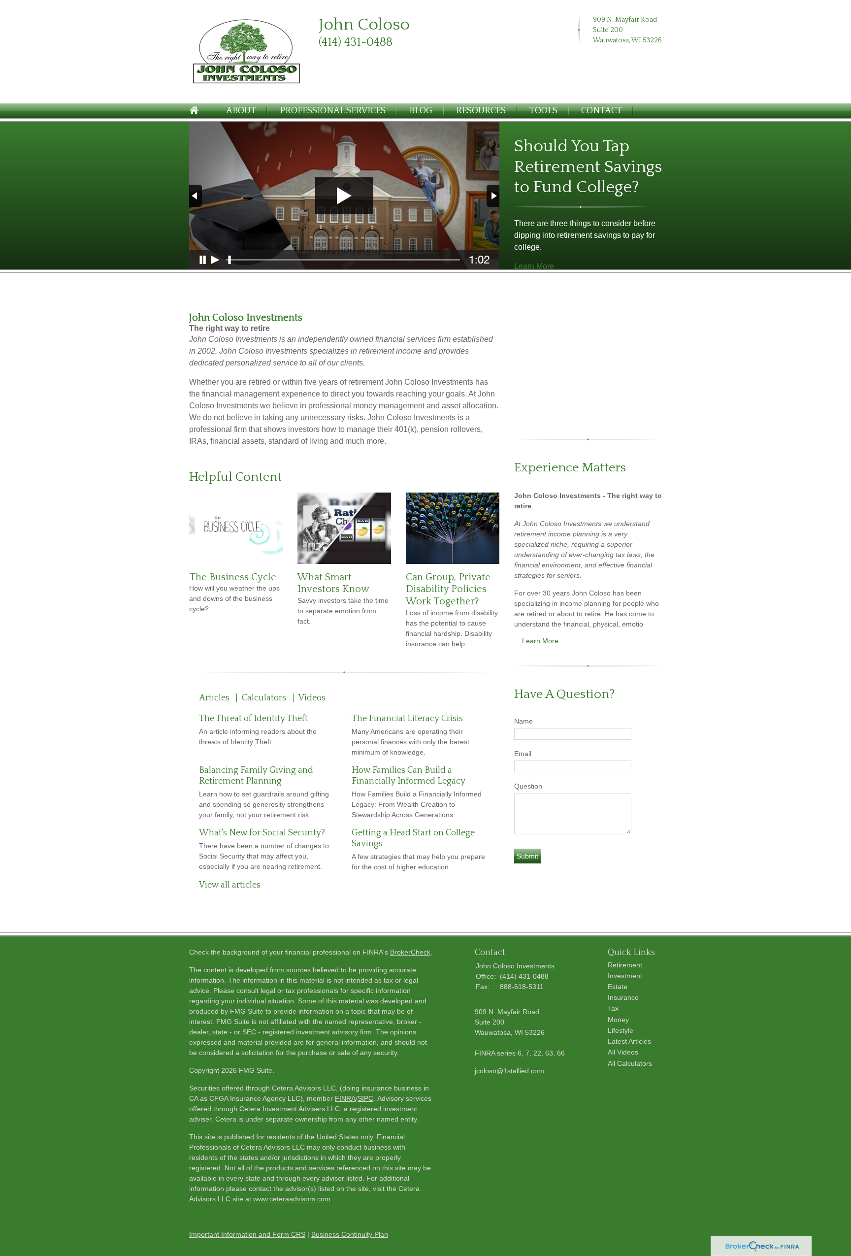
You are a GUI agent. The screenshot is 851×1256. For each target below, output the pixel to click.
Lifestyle (620, 1030)
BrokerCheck (410, 952)
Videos (312, 698)
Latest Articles (629, 1041)
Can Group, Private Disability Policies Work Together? (448, 589)
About (241, 111)
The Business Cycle (232, 577)
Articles (214, 698)
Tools (543, 111)
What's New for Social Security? (262, 833)
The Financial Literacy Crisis (407, 719)
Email (522, 754)
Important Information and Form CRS (247, 1234)
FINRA (345, 1098)
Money (618, 1020)
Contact (601, 111)
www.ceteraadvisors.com (291, 1199)
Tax (613, 1008)
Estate (617, 987)
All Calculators (630, 1063)
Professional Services (333, 111)
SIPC (365, 1098)
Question (528, 786)
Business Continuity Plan (349, 1234)
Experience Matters (570, 468)
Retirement (625, 965)
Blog (420, 111)
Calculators (264, 698)
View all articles (230, 885)
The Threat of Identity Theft (253, 719)
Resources (481, 111)
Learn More (534, 266)
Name (523, 721)
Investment (625, 976)
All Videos (623, 1052)
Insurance (623, 997)
